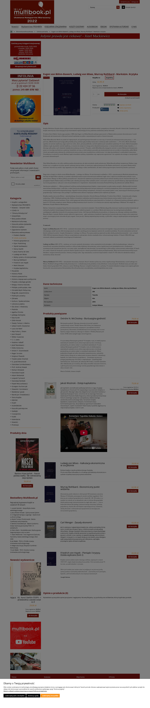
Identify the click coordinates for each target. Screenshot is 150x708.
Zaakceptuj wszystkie (50, 696)
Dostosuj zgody (33, 696)
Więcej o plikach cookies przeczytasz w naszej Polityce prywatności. (25, 691)
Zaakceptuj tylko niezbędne (14, 696)
